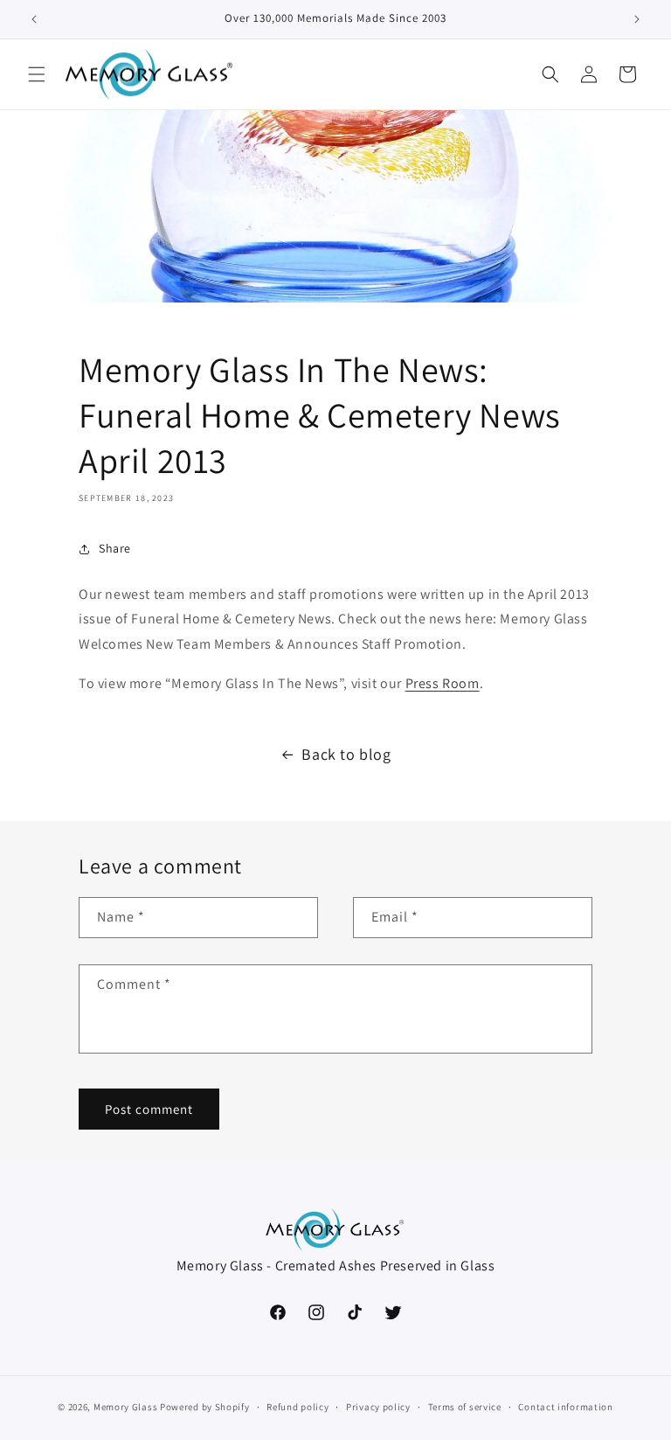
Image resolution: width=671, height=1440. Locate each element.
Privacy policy (378, 1407)
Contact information (565, 1407)
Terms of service (465, 1407)
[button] (36, 74)
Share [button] (115, 548)
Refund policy (297, 1407)
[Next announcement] (637, 19)
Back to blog (346, 754)
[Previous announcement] (34, 19)
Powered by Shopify (205, 1407)
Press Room (442, 683)
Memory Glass (125, 1407)
